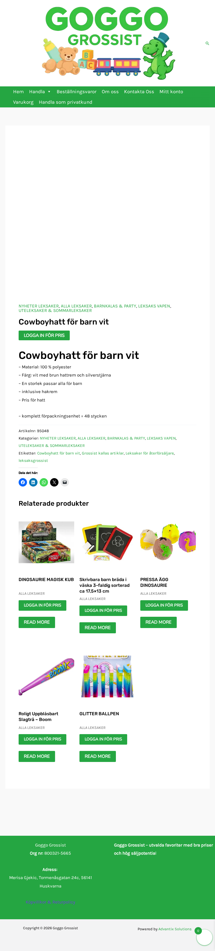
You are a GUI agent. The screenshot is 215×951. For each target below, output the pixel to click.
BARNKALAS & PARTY (115, 306)
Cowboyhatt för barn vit (58, 453)
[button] (207, 43)
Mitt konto (171, 92)
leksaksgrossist (33, 460)
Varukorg (23, 102)
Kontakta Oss (139, 92)
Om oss (110, 92)
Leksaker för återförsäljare (150, 453)
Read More (37, 622)
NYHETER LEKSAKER (39, 306)
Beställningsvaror (76, 92)
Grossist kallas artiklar (103, 453)
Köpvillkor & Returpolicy (50, 902)
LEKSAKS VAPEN (154, 306)
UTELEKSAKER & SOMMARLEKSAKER (55, 310)
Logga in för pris (44, 335)
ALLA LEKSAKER (76, 306)
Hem (18, 92)
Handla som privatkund (65, 102)
